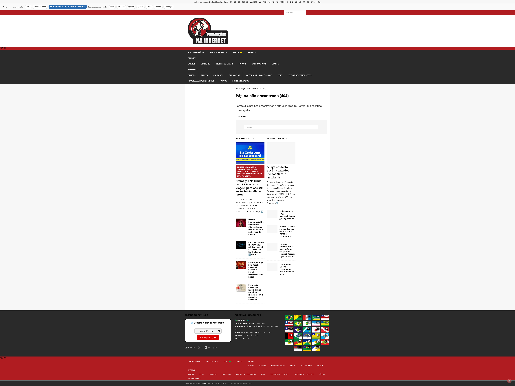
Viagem (275, 63)
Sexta (149, 7)
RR (265, 332)
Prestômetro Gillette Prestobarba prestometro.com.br (286, 269)
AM (251, 332)
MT (258, 323)
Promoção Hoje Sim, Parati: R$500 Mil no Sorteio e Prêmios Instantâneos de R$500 (255, 269)
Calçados (218, 75)
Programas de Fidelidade (201, 81)
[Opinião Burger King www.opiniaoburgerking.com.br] (272, 214)
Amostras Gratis (218, 52)
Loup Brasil (203, 383)
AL (245, 326)
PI (272, 326)
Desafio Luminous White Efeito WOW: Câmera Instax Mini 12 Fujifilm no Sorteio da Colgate (256, 227)
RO (261, 332)
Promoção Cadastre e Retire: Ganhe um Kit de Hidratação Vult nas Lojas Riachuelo (255, 292)
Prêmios (192, 58)
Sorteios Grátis (196, 52)
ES (244, 335)
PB (264, 326)
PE (268, 326)
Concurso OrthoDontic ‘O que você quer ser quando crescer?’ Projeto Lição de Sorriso (287, 250)
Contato (191, 347)
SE (236, 329)
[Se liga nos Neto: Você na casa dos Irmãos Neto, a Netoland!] (281, 153)
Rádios (223, 81)
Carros (191, 63)
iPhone (242, 63)
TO (270, 332)
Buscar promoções (208, 337)
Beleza (204, 75)
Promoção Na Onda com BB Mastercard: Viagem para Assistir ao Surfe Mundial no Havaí (249, 181)
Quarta (131, 7)
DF (249, 323)
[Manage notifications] (509, 381)
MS (263, 323)
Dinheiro (205, 63)
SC (248, 338)
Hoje (28, 7)
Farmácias (234, 75)
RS (244, 338)
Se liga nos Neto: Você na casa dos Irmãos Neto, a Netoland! (278, 172)
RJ (253, 335)
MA (259, 326)
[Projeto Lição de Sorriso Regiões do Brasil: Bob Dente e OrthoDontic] (272, 229)
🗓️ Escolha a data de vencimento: (208, 323)
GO (253, 323)
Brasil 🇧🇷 (237, 52)
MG (248, 335)
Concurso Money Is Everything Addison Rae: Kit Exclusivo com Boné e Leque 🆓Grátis (256, 248)
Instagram (212, 347)
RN (276, 326)
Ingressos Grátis (224, 63)
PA (256, 332)
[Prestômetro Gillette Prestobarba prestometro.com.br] (272, 267)
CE (254, 326)
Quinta (140, 7)
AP (247, 332)
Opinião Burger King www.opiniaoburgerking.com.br (287, 215)
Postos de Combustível (300, 75)
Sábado (158, 7)
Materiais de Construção (258, 75)
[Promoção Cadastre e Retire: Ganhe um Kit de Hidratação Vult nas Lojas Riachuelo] (241, 288)
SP (257, 335)
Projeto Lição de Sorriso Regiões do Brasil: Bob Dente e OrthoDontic (287, 231)
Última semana (40, 7)
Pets (280, 75)
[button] (3, 48)
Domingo (168, 7)
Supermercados (240, 81)
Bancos (192, 75)
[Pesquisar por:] (295, 12)
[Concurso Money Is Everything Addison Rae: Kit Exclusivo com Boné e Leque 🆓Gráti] (241, 245)
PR (239, 338)
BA (250, 326)
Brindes (252, 52)
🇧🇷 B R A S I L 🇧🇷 (242, 320)
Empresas (193, 69)
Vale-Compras (259, 63)
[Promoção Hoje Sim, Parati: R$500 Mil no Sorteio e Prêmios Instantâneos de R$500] (241, 265)
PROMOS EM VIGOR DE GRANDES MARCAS (67, 7)
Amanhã (121, 7)
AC (242, 332)
